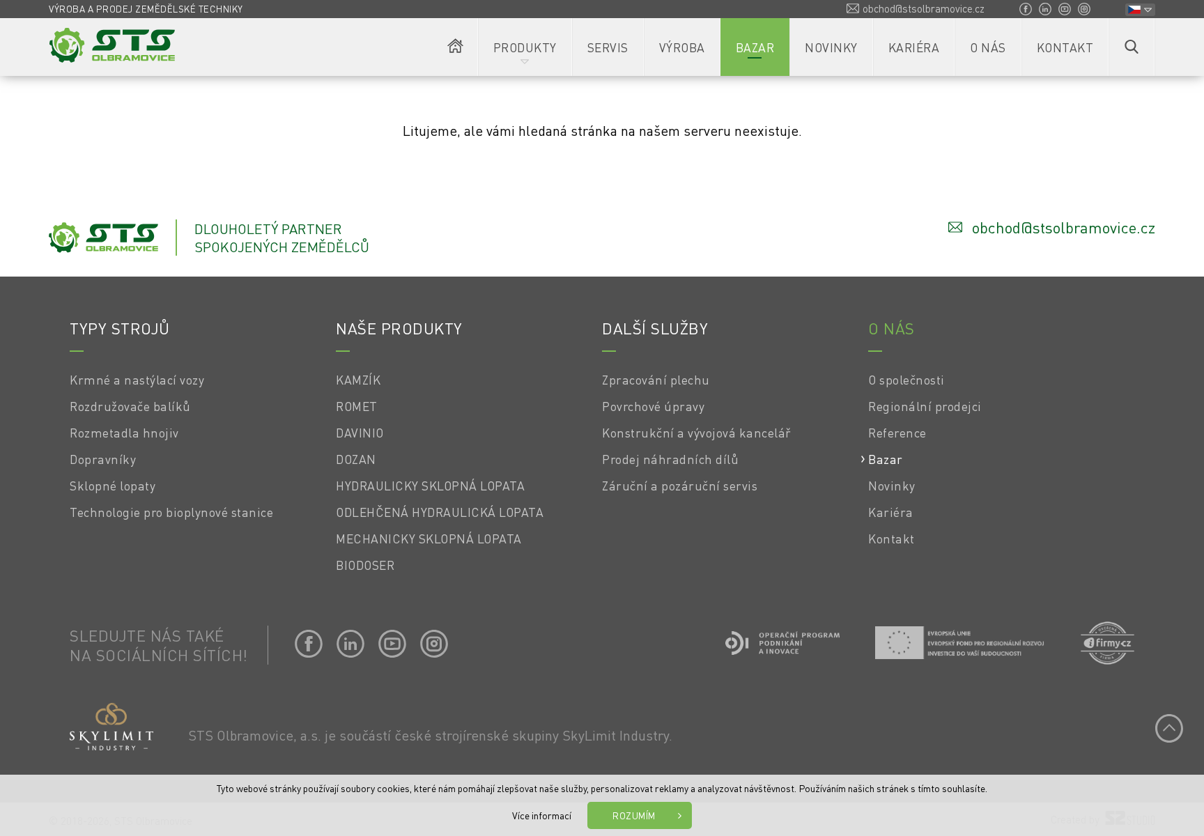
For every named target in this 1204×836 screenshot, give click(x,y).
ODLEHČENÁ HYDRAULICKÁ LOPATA (439, 512)
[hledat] (1131, 47)
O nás (988, 47)
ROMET (357, 406)
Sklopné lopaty (112, 485)
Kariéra (914, 47)
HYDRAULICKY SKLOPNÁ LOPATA (430, 485)
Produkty (525, 47)
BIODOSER (365, 565)
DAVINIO (360, 432)
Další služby (655, 328)
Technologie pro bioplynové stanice (171, 512)
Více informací (541, 815)
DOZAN (356, 459)
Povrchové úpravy (653, 406)
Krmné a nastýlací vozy (137, 379)
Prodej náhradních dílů (670, 459)
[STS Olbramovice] (112, 45)
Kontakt (1065, 47)
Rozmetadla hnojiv (124, 432)
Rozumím (634, 815)
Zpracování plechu (656, 379)
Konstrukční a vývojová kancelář (697, 432)
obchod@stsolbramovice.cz (924, 8)
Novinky (831, 47)
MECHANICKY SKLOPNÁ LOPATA (429, 538)
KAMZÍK (358, 379)
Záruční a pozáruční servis (679, 485)
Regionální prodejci (925, 406)
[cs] (1140, 9)
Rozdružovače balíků (130, 406)
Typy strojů (120, 328)
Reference (897, 432)
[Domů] (455, 47)
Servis (607, 47)
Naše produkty (399, 328)
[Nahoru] (1169, 728)
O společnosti (906, 379)
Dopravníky (103, 459)
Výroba (682, 47)
